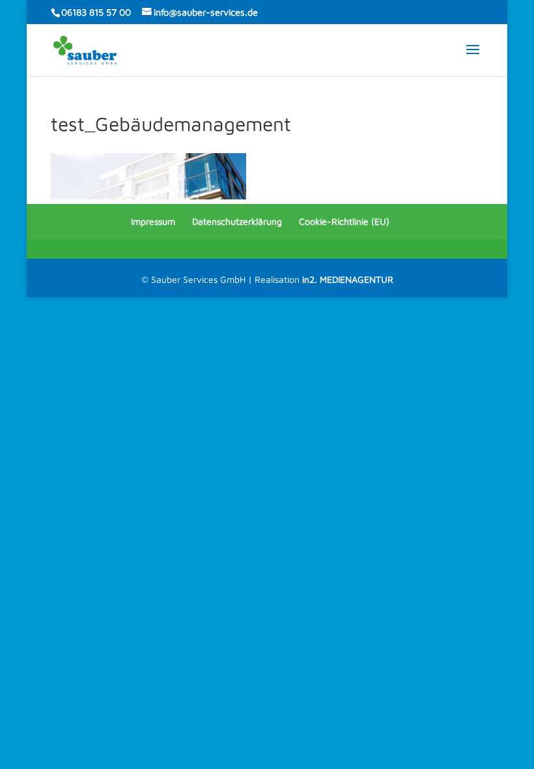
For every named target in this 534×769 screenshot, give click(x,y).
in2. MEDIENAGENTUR (347, 279)
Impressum (153, 221)
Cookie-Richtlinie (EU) (344, 221)
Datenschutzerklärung (237, 221)
